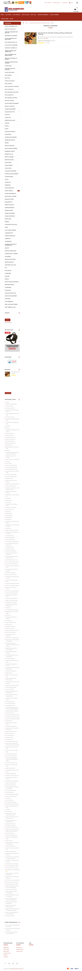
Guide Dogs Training (10, 549)
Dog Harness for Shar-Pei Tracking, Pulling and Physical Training (39, 22)
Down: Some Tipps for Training (12, 882)
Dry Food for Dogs (9, 800)
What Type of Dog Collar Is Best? (12, 685)
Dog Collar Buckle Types (11, 485)
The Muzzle (8, 798)
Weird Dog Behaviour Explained (12, 794)
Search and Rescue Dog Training (12, 630)
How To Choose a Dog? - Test (11, 559)
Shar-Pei (27, 22)
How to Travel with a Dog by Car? (12, 591)
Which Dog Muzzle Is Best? (11, 687)
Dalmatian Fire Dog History (11, 476)
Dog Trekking (8, 519)
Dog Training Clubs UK (10, 408)
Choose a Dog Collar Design (11, 465)
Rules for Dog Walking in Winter (12, 865)
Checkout (65, 2)
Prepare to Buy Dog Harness (11, 835)
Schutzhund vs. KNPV (10, 628)
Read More (46, 38)
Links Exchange (9, 811)
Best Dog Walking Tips (10, 441)
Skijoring (7, 427)
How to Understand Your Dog (12, 592)
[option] (7, 342)
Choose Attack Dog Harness (11, 467)
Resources (8, 425)
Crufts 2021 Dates (9, 406)
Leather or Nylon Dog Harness (12, 600)
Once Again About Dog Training (12, 609)
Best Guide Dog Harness (11, 443)
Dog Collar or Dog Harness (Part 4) (12, 718)
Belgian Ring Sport (9, 435)
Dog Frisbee (8, 502)
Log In (71, 2)
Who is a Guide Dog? (10, 689)
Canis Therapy (9, 463)
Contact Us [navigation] (49, 2)
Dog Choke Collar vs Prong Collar (12, 484)
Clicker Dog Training (10, 712)
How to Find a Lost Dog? (10, 572)
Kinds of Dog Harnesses (10, 846)
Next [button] (19, 341)
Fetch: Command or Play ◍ (11, 889)
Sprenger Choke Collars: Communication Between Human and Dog (12, 644)
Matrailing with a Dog (10, 915)
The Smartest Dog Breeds (11, 790)
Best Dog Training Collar (11, 439)
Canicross (8, 461)
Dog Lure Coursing (9, 509)
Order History (19, 947)
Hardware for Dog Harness (11, 551)
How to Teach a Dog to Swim (11, 762)
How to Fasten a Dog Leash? (11, 753)
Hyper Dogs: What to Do (11, 768)
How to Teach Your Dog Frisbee (12, 863)
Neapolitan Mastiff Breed (11, 773)
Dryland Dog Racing (10, 535)
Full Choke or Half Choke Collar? (12, 541)
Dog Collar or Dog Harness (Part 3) (12, 716)
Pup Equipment (9, 620)
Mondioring (8, 607)
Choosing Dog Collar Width (11, 474)
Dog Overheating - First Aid (11, 731)
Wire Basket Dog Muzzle (11, 825)
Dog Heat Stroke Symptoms (11, 726)
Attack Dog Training (10, 433)
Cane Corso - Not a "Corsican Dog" (12, 459)
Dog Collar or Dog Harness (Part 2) (12, 714)
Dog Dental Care (9, 720)
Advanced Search (8, 322)
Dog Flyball (8, 498)
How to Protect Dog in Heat (11, 755)
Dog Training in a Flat (10, 733)
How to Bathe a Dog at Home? (12, 741)
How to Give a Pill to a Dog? (11, 574)
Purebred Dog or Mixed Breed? (12, 781)
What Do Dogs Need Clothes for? (12, 804)
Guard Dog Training (10, 547)
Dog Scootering (9, 513)
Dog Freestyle (9, 500)
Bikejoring (8, 450)
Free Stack (8, 809)
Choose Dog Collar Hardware (11, 469)
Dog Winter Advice (9, 737)
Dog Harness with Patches (11, 507)
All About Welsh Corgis (10, 703)
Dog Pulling (8, 511)
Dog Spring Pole (9, 517)
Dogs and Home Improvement (12, 530)
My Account (57, 2)
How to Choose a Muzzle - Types (12, 561)
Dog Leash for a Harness (11, 823)
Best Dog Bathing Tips (10, 705)
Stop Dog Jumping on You (11, 784)
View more (8, 393)
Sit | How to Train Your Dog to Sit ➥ (13, 880)
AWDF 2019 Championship (11, 404)
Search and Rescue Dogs (11, 632)
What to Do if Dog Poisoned (11, 796)
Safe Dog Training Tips (10, 626)
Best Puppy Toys (9, 445)
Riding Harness (9, 624)
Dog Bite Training (9, 478)
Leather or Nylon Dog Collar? (11, 598)
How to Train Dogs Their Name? (12, 585)
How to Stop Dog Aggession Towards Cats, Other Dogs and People (12, 759)
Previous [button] (5, 341)
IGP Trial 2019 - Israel (10, 417)
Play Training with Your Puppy (12, 867)
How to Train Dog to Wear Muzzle (12, 583)
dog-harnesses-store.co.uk (17, 968)
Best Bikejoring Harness (10, 437)
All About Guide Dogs (10, 701)
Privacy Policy (6, 949)
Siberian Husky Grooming (11, 782)
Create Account (19, 951)
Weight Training (9, 672)
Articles (7, 402)
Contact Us (6, 956)
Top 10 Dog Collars (9, 792)
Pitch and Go (8, 615)
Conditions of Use (7, 953)
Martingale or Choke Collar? (11, 602)
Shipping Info (6, 947)
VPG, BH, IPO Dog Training (11, 671)
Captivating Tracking (10, 833)
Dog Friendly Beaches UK (11, 851)
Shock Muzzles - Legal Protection (12, 637)
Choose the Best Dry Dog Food (12, 711)
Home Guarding (9, 840)
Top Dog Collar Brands (10, 658)
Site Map (5, 955)
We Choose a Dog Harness (11, 802)
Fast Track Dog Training (10, 539)
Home (23, 23)
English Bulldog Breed (10, 537)
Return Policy (6, 951)
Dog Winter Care (9, 739)
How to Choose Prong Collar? (11, 563)
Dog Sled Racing (9, 515)
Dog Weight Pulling (10, 735)
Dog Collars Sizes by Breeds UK (12, 827)
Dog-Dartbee (8, 528)
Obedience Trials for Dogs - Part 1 (12, 775)
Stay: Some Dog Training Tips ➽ (12, 884)
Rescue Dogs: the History (11, 622)
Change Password (19, 949)
